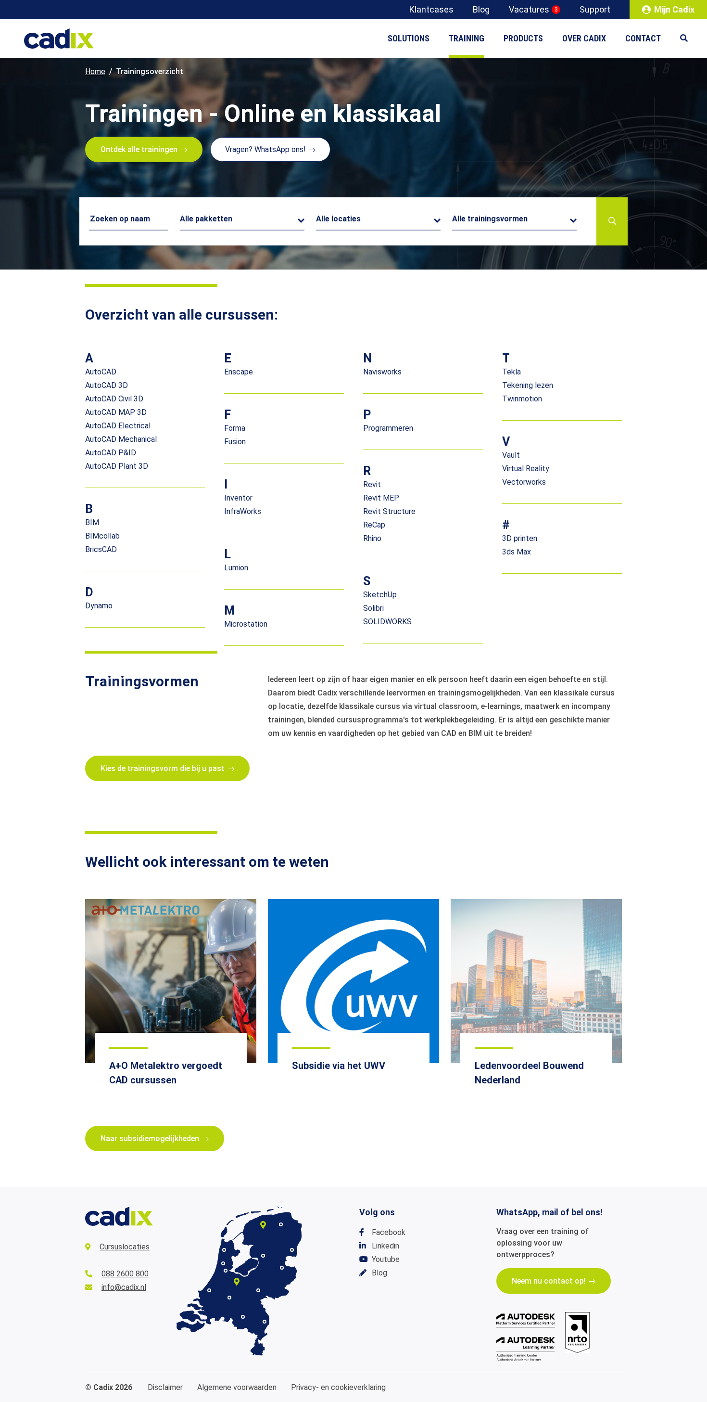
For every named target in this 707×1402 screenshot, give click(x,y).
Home (95, 71)
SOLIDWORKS (387, 621)
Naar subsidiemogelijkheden (150, 1138)
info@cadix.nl (123, 1287)
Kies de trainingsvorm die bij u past (163, 768)
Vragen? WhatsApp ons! (265, 149)
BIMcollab (102, 535)
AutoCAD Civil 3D (114, 398)
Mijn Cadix (674, 9)
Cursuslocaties (125, 1246)
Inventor (238, 497)
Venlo (264, 1321)
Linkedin (385, 1245)
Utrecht (236, 1282)
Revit (372, 484)
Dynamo (99, 605)
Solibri (373, 608)
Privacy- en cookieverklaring (338, 1387)
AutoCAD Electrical (118, 425)
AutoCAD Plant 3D (116, 466)
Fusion (235, 441)
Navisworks (382, 371)
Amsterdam (225, 1270)
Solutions (408, 38)
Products (523, 38)
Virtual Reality (525, 468)
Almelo (282, 1268)
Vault (511, 455)
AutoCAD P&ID (110, 452)
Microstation (245, 624)
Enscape (238, 371)
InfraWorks (242, 511)
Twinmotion (522, 398)
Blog (481, 9)
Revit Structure (389, 511)
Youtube (386, 1259)
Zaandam (223, 1263)
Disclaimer (165, 1387)
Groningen (281, 1224)
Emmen (292, 1250)
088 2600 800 (125, 1273)
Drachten (263, 1225)
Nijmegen (258, 1290)
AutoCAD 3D (106, 385)
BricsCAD (101, 549)
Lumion (236, 567)
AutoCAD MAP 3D (116, 412)
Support (595, 9)
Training (466, 38)
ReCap (374, 524)
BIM (92, 522)
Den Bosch (229, 1297)
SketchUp (380, 594)
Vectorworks (524, 482)
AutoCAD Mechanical (121, 439)
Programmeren (388, 428)
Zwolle (263, 1256)
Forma (234, 428)
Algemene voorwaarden (237, 1387)
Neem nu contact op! (549, 1281)
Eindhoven (243, 1317)
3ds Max (516, 551)
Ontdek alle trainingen (139, 149)
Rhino (372, 538)
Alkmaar (224, 1250)
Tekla (511, 371)
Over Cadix (584, 38)
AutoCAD (100, 371)
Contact (643, 38)
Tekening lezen (527, 385)
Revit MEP (381, 497)
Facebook (388, 1232)
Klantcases (431, 9)
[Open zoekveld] (688, 38)
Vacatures (533, 9)
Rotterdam (209, 1290)
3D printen (519, 538)
